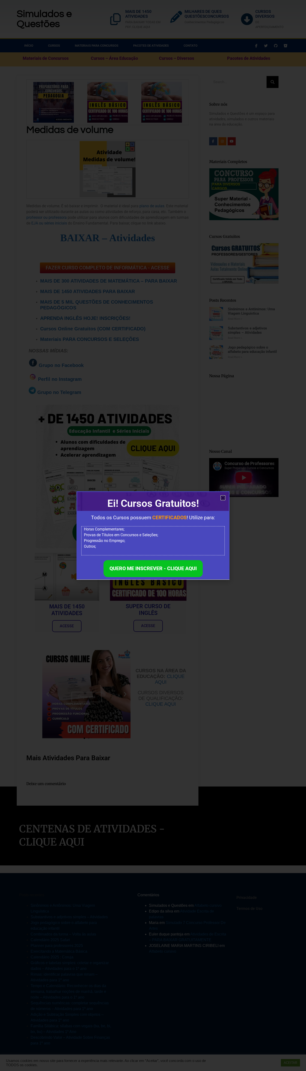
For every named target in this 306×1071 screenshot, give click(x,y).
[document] (153, 535)
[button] (223, 498)
